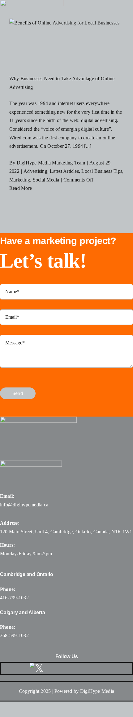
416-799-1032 (14, 597)
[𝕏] (37, 668)
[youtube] (84, 668)
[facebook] (54, 668)
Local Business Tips (101, 171)
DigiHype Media (97, 691)
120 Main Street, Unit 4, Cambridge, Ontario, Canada (54, 531)
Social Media (46, 179)
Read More (20, 188)
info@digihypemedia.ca (24, 504)
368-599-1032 (14, 635)
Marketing (19, 179)
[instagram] (69, 668)
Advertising (35, 171)
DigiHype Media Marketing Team (51, 162)
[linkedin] (99, 668)
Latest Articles (64, 171)
